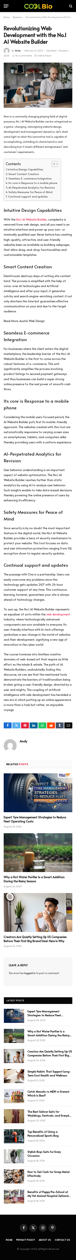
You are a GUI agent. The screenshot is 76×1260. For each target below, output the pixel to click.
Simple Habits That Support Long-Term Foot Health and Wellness (49, 1073)
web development (58, 614)
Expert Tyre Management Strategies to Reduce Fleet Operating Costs (35, 819)
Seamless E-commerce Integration (30, 178)
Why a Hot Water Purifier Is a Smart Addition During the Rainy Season (34, 879)
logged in (29, 973)
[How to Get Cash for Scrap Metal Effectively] (14, 1176)
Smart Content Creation (24, 174)
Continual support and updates (28, 196)
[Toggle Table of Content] (53, 164)
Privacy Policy (25, 1239)
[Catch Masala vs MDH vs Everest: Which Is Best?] (14, 1096)
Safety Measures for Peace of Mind (30, 192)
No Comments (24, 55)
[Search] (70, 6)
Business (17, 17)
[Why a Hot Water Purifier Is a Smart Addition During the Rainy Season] (38, 852)
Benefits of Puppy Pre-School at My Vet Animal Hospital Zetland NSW (47, 1196)
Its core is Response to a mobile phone (32, 183)
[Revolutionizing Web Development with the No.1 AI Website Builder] (38, 85)
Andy (18, 50)
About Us (45, 1239)
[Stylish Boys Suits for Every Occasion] (14, 1156)
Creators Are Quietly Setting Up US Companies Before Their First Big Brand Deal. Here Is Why (35, 939)
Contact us (62, 1239)
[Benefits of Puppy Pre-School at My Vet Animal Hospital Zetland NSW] (14, 1196)
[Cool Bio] (38, 6)
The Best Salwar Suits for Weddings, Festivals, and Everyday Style (49, 1115)
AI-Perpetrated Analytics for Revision (31, 187)
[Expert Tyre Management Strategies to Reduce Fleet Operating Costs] (38, 792)
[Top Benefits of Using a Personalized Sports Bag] (14, 1136)
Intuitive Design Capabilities (25, 169)
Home (7, 17)
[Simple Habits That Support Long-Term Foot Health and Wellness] (14, 1076)
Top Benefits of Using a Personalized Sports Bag (43, 1133)
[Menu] (6, 6)
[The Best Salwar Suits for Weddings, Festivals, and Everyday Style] (14, 1116)
